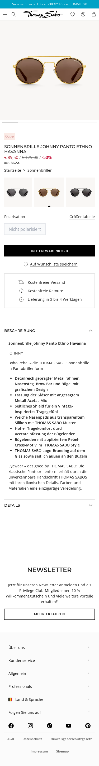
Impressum (39, 751)
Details (12, 505)
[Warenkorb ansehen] (93, 14)
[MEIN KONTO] (83, 14)
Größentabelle (82, 216)
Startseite (12, 170)
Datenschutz (32, 739)
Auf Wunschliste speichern (54, 264)
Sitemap (62, 751)
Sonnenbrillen (40, 170)
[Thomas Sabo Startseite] (13, 14)
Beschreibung (19, 330)
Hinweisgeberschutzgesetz (71, 739)
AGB (10, 739)
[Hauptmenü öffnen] (4, 14)
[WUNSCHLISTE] (72, 14)
